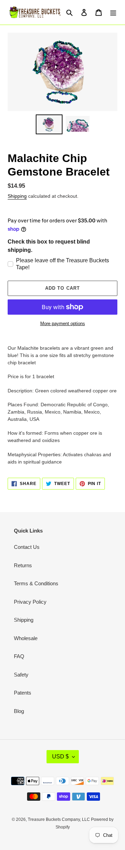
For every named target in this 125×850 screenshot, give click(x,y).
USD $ (60, 756)
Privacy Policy (30, 602)
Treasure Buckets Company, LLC (59, 819)
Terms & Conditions (36, 583)
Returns (23, 565)
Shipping (17, 196)
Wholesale (26, 638)
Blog (19, 711)
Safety (21, 675)
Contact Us (27, 547)
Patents (22, 693)
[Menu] (113, 12)
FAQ (19, 656)
